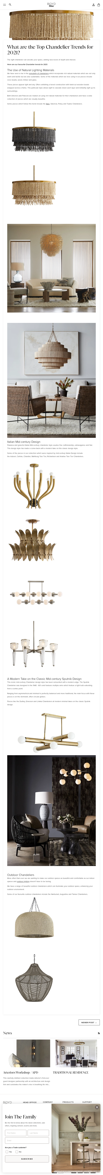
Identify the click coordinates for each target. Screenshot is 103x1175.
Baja (47, 103)
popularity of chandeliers (39, 73)
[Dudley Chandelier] (51, 810)
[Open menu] (5, 5)
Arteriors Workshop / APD (20, 1072)
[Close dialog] (97, 1107)
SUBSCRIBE (27, 1159)
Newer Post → (89, 1022)
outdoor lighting (23, 881)
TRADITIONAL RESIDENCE (71, 1072)
